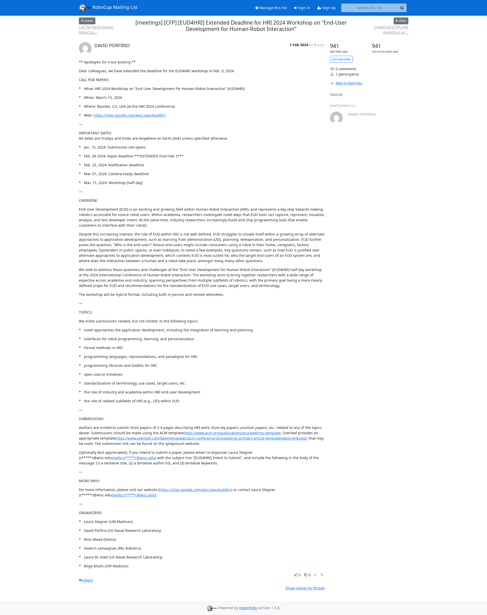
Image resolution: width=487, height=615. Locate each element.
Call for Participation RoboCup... (96, 30)
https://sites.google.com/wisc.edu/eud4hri (130, 115)
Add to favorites (349, 83)
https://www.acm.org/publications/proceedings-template (232, 432)
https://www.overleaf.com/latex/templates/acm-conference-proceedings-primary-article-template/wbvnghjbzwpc (211, 438)
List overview (341, 59)
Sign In (303, 7)
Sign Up (328, 7)
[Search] (402, 8)
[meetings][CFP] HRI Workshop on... (391, 30)
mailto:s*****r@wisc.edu (133, 457)
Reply (87, 580)
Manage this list (272, 7)
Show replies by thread (305, 588)
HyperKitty (248, 607)
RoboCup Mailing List (114, 7)
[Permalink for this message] (322, 574)
